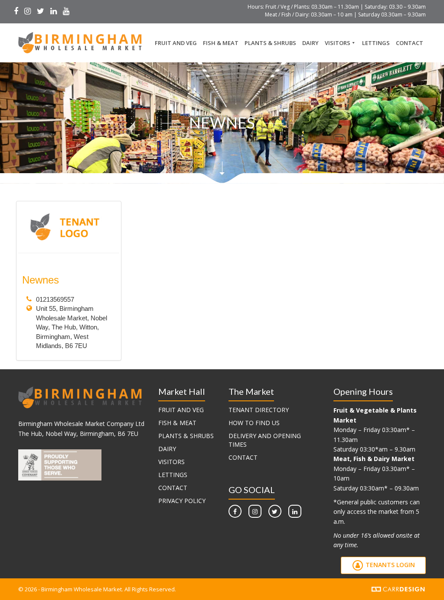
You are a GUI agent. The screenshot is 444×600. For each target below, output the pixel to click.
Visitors (337, 43)
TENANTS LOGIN (389, 565)
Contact (409, 43)
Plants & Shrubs (270, 43)
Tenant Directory (259, 410)
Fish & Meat (220, 43)
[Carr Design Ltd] (398, 588)
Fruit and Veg (176, 43)
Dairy (310, 43)
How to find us (254, 423)
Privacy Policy (182, 501)
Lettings (376, 43)
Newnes (40, 280)
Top (423, 579)
